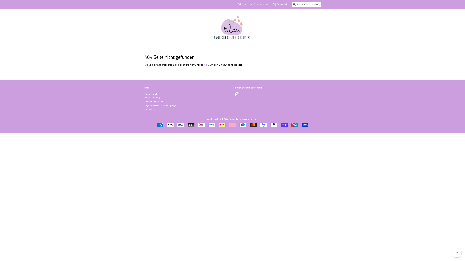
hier (206, 64)
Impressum (149, 109)
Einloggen (241, 4)
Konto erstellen (261, 4)
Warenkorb (282, 4)
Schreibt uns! (150, 94)
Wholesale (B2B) (152, 97)
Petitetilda (233, 119)
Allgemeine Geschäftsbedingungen (160, 105)
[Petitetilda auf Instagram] (237, 95)
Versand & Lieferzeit (153, 101)
